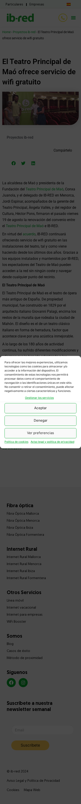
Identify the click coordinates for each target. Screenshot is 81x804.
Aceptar (40, 408)
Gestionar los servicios (39, 397)
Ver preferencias (40, 433)
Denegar (40, 420)
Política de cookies (16, 441)
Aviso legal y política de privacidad (52, 441)
